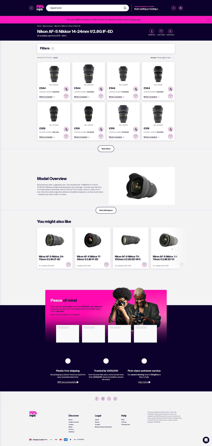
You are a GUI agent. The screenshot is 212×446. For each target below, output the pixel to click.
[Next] (172, 249)
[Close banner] (208, 20)
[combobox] (87, 8)
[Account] (173, 8)
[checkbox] (161, 31)
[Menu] (31, 8)
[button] (66, 89)
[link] (40, 8)
